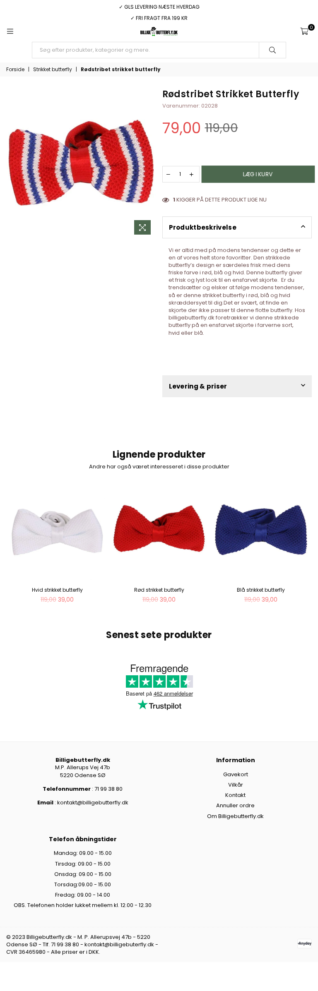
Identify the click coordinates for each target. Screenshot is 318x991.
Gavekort (235, 774)
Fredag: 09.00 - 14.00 (82, 895)
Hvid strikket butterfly (57, 589)
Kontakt (235, 795)
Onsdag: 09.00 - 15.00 (82, 874)
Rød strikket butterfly (159, 589)
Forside (15, 69)
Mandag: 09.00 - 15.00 (83, 853)
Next (304, 547)
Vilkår (235, 785)
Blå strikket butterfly (261, 589)
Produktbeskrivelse (202, 227)
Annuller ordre (235, 805)
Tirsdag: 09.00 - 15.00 (83, 864)
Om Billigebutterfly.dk (235, 816)
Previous (13, 547)
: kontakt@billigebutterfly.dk (90, 802)
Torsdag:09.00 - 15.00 (82, 884)
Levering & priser (198, 386)
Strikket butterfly (52, 69)
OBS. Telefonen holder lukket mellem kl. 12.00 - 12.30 (83, 905)
